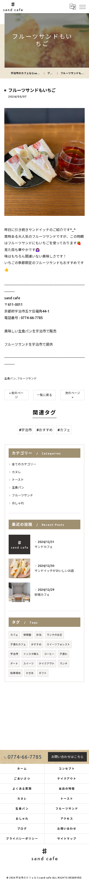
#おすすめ (45, 430)
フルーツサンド (27, 378)
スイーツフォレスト (58, 644)
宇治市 (14, 653)
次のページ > (72, 395)
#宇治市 (25, 430)
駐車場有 (15, 673)
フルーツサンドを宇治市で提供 (28, 344)
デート (14, 663)
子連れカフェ (18, 644)
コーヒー (49, 653)
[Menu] (82, 6)
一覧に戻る (44, 395)
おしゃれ (18, 503)
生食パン (10, 378)
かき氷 (30, 673)
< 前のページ (16, 395)
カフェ (14, 634)
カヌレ (16, 472)
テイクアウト (46, 663)
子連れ (63, 653)
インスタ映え (31, 653)
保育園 (27, 634)
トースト (18, 479)
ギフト (43, 673)
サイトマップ (67, 838)
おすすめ (36, 644)
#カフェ (63, 430)
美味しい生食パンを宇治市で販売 (30, 331)
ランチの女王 (54, 634)
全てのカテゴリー (24, 464)
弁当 (38, 634)
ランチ (63, 663)
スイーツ (28, 663)
